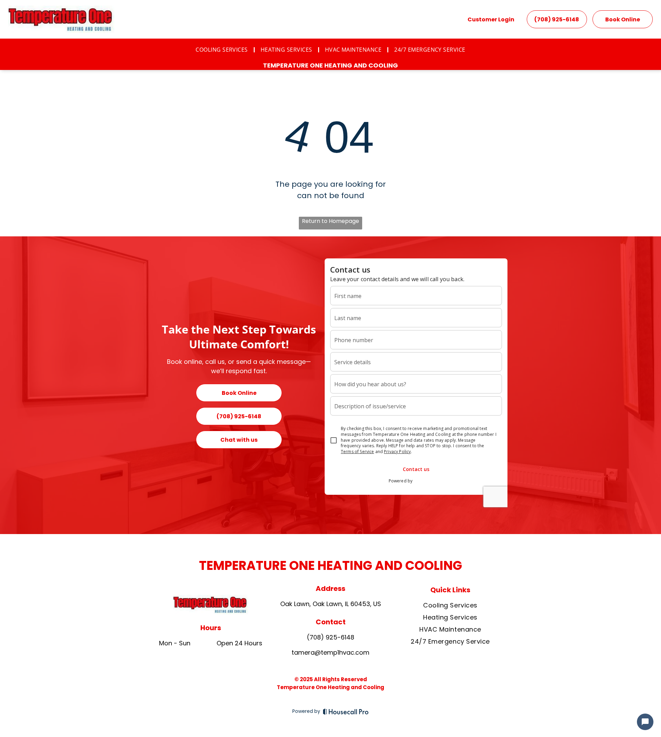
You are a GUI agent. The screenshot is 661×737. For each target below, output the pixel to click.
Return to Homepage (330, 221)
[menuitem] (222, 50)
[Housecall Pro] (346, 711)
